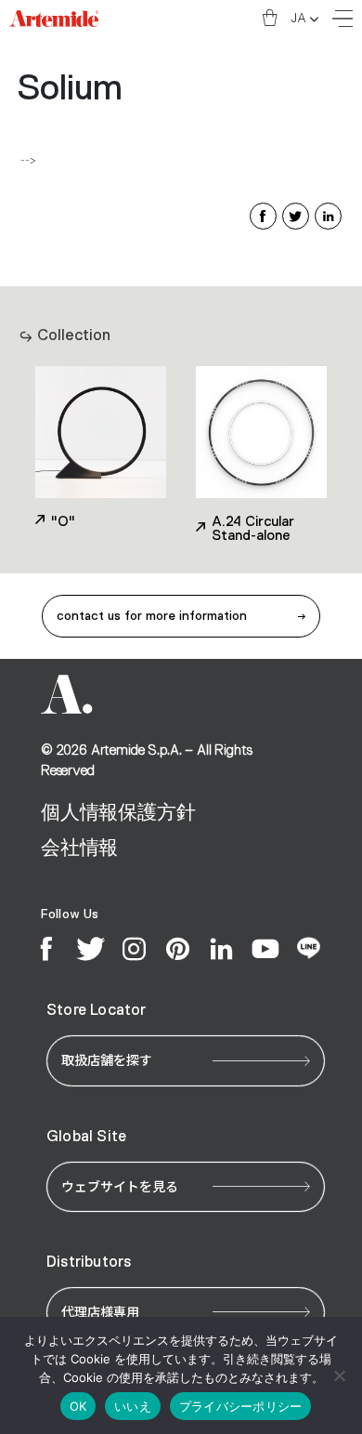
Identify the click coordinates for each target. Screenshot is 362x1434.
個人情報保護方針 (118, 812)
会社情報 (79, 847)
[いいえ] (339, 1375)
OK (78, 1406)
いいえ (132, 1406)
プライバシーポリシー (241, 1406)
